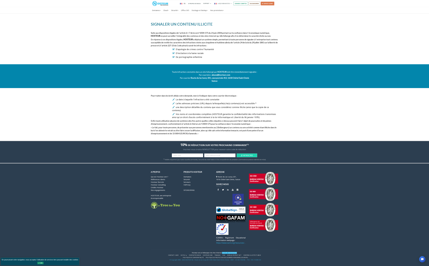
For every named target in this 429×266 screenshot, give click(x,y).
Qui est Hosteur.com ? (159, 177)
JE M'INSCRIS (247, 155)
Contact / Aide (173, 255)
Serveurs (187, 182)
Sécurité (174, 10)
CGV (223, 255)
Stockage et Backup (199, 10)
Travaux (217, 255)
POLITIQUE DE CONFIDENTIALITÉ (193, 257)
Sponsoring (189, 190)
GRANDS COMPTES (241, 3)
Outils (183, 255)
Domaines (156, 10)
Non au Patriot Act (234, 255)
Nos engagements (158, 190)
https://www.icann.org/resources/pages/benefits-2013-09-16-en (231, 243)
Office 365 (185, 10)
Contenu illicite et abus (252, 255)
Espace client (268, 3)
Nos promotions (216, 10)
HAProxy (187, 185)
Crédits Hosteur (157, 187)
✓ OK (40, 263)
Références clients (158, 179)
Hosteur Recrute (157, 182)
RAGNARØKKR (254, 3)
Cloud (165, 10)
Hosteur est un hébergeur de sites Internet (207, 253)
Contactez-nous (195, 255)
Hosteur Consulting (158, 185)
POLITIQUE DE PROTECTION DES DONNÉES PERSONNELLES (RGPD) (227, 257)
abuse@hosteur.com (221, 75)
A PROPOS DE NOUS (194, 3)
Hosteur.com (207, 255)
